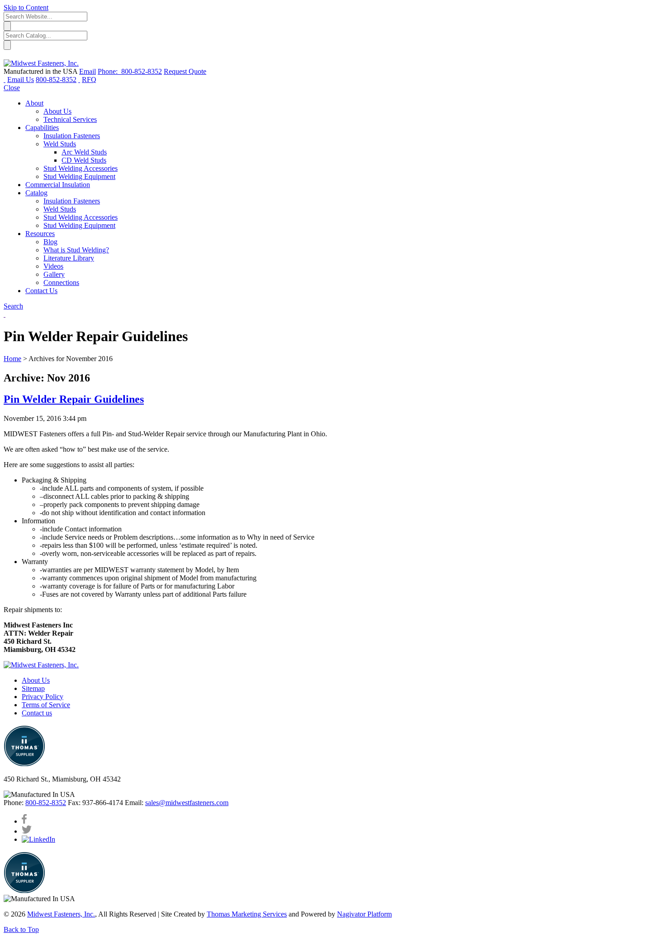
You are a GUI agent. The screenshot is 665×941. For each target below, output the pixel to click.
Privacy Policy (42, 696)
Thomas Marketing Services (247, 914)
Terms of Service (46, 705)
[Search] (79, 79)
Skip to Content (26, 7)
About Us (36, 680)
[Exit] (7, 55)
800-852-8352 (45, 802)
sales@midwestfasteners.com (186, 802)
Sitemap (33, 688)
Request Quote (185, 71)
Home (12, 358)
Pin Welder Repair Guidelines (74, 399)
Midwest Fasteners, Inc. (61, 914)
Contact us (37, 713)
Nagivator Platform (364, 914)
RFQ (89, 79)
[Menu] (4, 79)
